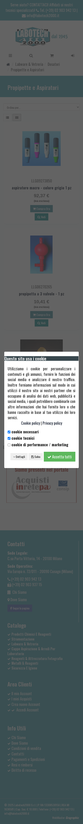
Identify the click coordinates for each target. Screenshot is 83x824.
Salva (37, 456)
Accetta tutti (61, 456)
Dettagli (20, 456)
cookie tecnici (22, 438)
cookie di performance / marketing (39, 444)
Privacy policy (52, 423)
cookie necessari (24, 431)
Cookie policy (30, 423)
